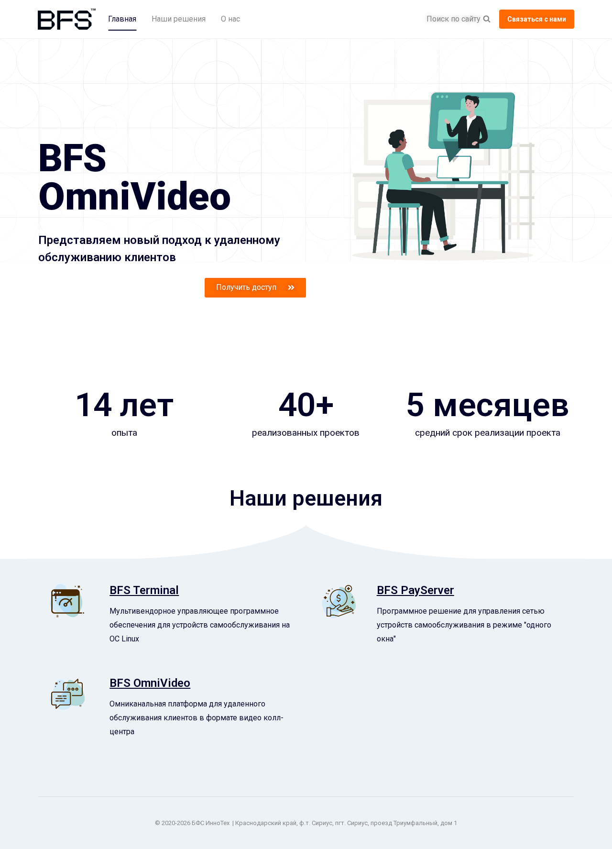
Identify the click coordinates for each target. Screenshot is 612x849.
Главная (122, 18)
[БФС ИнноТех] (67, 19)
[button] (255, 288)
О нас (230, 18)
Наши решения (179, 18)
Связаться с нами (536, 19)
